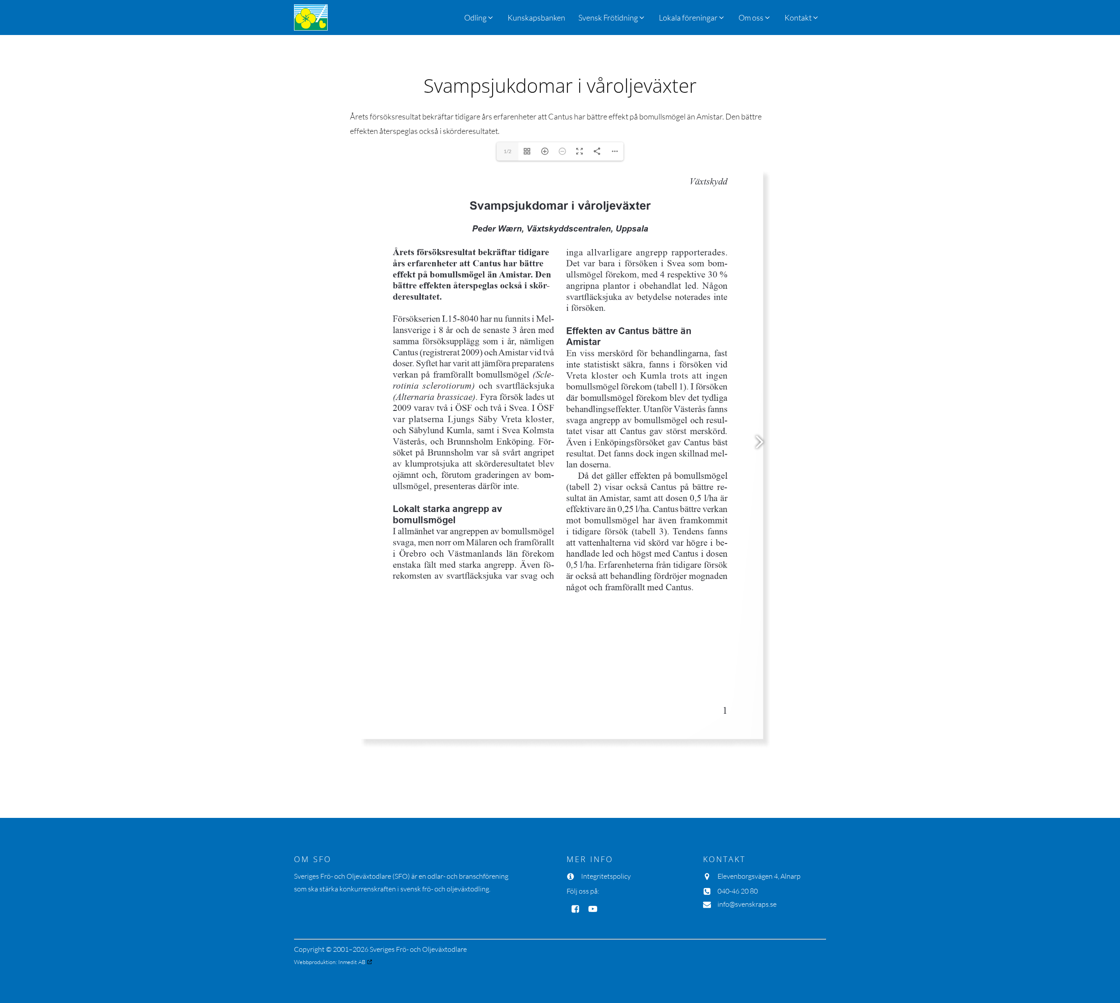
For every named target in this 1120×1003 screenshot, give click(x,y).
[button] (612, 17)
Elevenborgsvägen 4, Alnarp (759, 876)
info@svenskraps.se (747, 904)
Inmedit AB (351, 961)
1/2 (507, 151)
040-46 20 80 (738, 891)
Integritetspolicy (606, 876)
